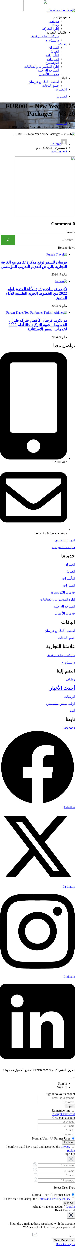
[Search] (8, 240)
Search (70, 232)
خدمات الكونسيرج (63, 592)
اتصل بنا (62, 96)
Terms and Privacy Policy (54, 1198)
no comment (59, 151)
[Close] (73, 1077)
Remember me (61, 1110)
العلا (72, 710)
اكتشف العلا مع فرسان (44, 82)
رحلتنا (55, 25)
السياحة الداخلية (48, 70)
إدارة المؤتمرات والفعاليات (41, 66)
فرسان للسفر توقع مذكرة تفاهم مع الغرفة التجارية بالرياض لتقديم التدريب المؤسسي (34, 264)
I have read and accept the (37, 1198)
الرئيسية (61, 123)
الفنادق (54, 51)
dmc (55, 144)
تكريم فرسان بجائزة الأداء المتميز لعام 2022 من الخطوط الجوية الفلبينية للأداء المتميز (36, 293)
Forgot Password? (63, 1114)
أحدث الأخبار (62, 688)
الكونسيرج (52, 63)
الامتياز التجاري (65, 540)
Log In (70, 1206)
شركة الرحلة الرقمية (45, 36)
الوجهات (69, 696)
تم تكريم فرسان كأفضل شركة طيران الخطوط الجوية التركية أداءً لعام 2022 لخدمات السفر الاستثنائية (38, 324)
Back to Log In (65, 1244)
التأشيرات (52, 55)
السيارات (53, 59)
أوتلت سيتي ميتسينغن (60, 703)
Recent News (66, 247)
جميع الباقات (50, 85)
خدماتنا (62, 44)
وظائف (70, 679)
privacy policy (68, 1148)
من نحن (54, 21)
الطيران (54, 47)
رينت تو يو (52, 40)
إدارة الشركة (50, 28)
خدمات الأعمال (49, 74)
